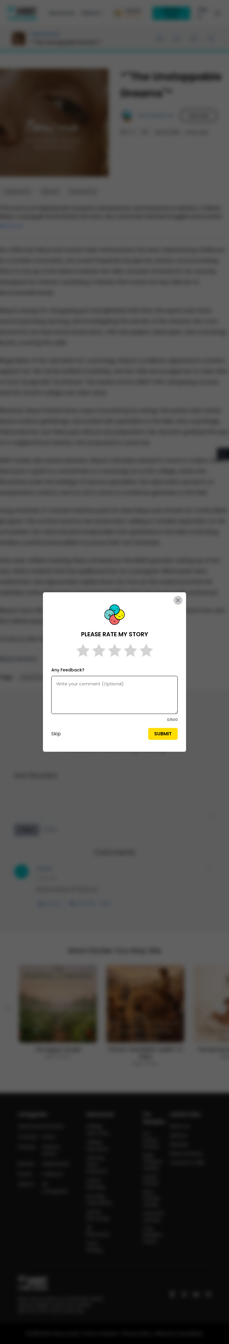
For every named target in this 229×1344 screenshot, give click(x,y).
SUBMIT (163, 733)
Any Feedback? (67, 670)
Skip (56, 733)
